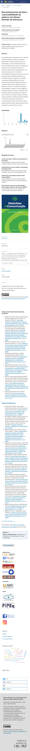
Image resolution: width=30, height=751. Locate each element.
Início (3, 5)
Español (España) (7, 636)
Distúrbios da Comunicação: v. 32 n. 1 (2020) (14, 413)
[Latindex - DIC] (8, 568)
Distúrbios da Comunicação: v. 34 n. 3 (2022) (16, 324)
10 (11, 521)
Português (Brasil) (7, 639)
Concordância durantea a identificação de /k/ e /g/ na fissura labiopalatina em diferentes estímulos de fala (16, 385)
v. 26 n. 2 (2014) (17, 5)
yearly (26, 149)
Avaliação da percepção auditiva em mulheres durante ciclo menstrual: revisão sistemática (15, 497)
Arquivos (8, 5)
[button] (15, 678)
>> (14, 521)
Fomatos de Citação (8, 263)
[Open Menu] (1, 1)
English (4, 634)
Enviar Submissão (8, 545)
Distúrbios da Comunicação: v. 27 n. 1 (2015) (14, 508)
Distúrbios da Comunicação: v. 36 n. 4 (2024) (15, 452)
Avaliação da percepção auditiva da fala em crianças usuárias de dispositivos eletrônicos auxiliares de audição (16, 448)
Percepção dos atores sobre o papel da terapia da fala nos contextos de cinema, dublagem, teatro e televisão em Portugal (16, 458)
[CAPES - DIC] (8, 578)
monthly (21, 149)
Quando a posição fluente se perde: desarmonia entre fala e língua (16, 513)
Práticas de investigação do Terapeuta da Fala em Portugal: (16, 469)
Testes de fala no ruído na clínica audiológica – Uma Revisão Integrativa (16, 411)
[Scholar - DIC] (8, 559)
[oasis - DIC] (8, 563)
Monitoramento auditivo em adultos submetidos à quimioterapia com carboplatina (16, 358)
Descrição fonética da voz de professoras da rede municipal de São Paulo (16, 481)
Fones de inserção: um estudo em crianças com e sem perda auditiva (15, 394)
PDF (5, 238)
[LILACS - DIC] (8, 574)
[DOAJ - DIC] (8, 555)
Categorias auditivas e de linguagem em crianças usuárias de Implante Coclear (15, 321)
